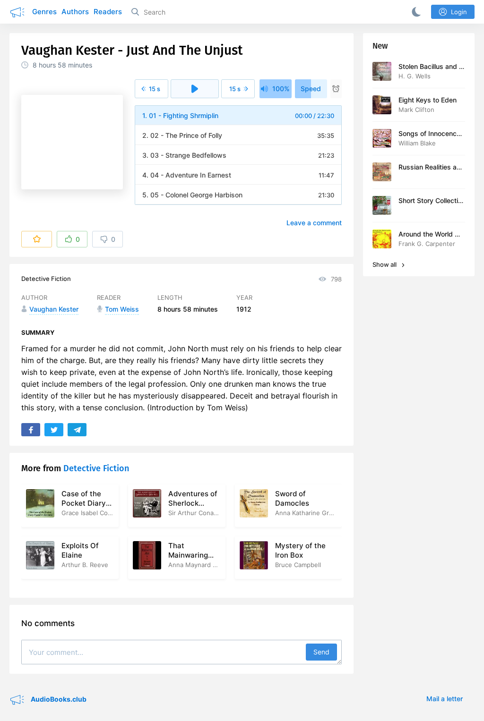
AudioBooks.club (57, 699)
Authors (75, 11)
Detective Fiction (46, 278)
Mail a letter (444, 699)
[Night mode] (414, 12)
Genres (44, 11)
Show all (385, 264)
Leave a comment (314, 223)
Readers (108, 11)
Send (321, 652)
